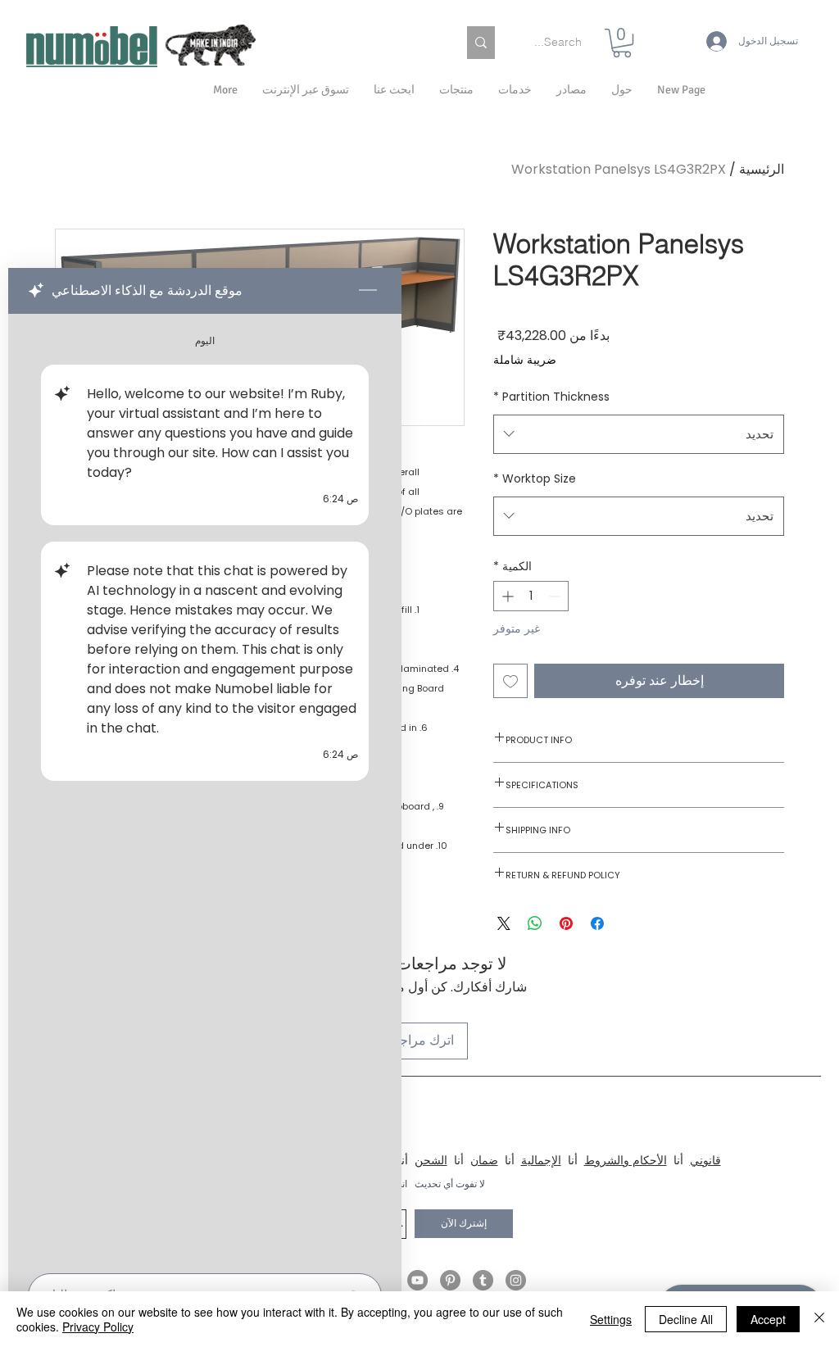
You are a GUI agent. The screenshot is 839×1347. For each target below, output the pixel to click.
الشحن (431, 1160)
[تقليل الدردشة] (368, 291)
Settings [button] (611, 1319)
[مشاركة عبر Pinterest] (566, 923)
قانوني (705, 1160)
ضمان (484, 1160)
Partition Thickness (551, 396)
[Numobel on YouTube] (417, 1280)
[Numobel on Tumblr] (483, 1280)
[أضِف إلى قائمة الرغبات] (510, 681)
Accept (768, 1319)
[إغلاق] (819, 1319)
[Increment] (506, 596)
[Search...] (481, 42)
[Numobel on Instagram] (516, 1280)
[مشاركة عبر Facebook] (597, 923)
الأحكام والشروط (625, 1160)
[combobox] (638, 434)
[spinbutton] (531, 596)
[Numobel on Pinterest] (450, 1280)
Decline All (686, 1319)
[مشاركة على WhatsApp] (535, 923)
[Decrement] (556, 596)
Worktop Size (534, 478)
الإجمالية (541, 1160)
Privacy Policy (98, 1326)
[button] (622, 90)
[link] (622, 43)
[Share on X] (504, 923)
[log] (204, 788)
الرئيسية (761, 169)
